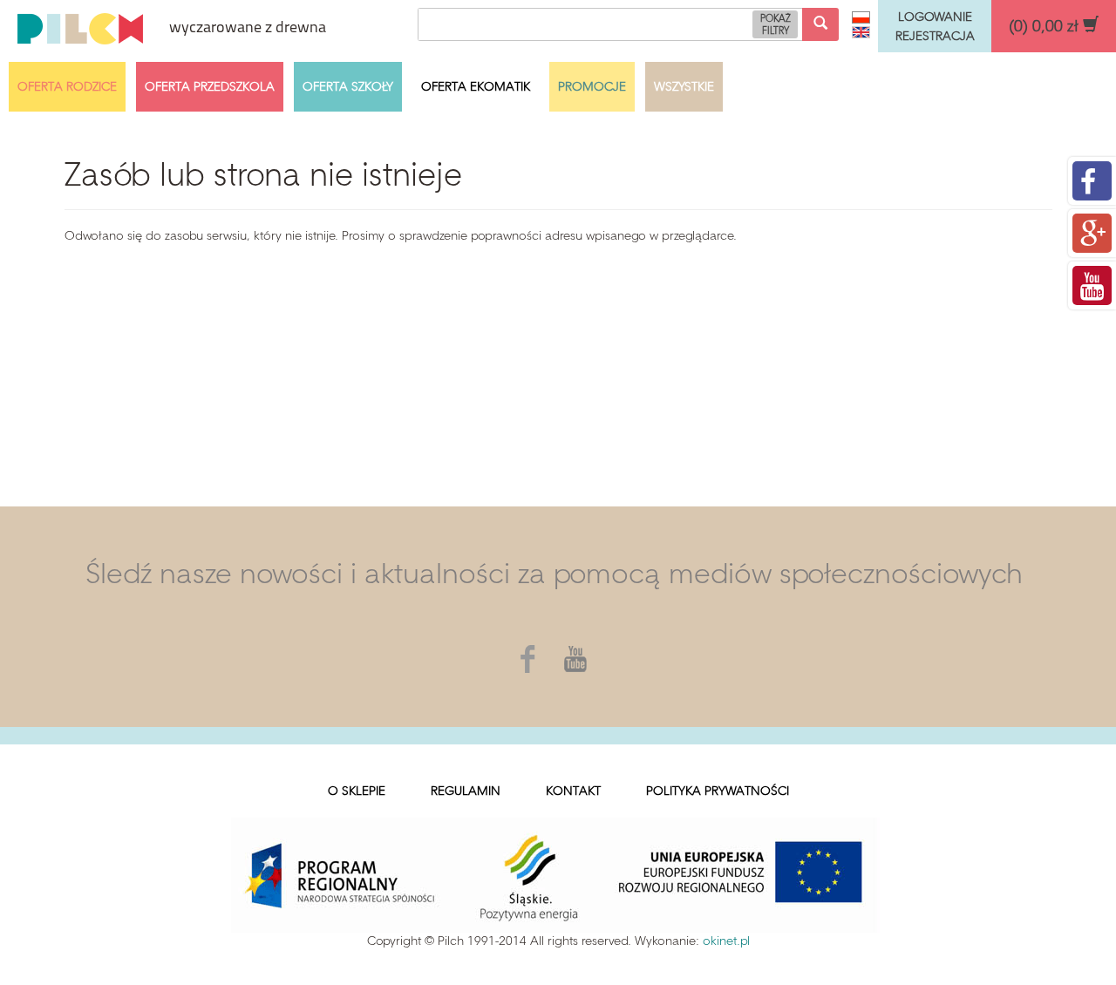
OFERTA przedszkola (210, 86)
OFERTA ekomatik (475, 86)
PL (861, 17)
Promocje (592, 86)
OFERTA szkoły (348, 86)
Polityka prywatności (717, 791)
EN (861, 32)
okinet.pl (726, 941)
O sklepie (356, 791)
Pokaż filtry (775, 25)
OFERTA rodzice (67, 86)
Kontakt (573, 791)
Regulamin (465, 791)
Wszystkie (684, 86)
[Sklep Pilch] (80, 26)
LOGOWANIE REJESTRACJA (935, 26)
